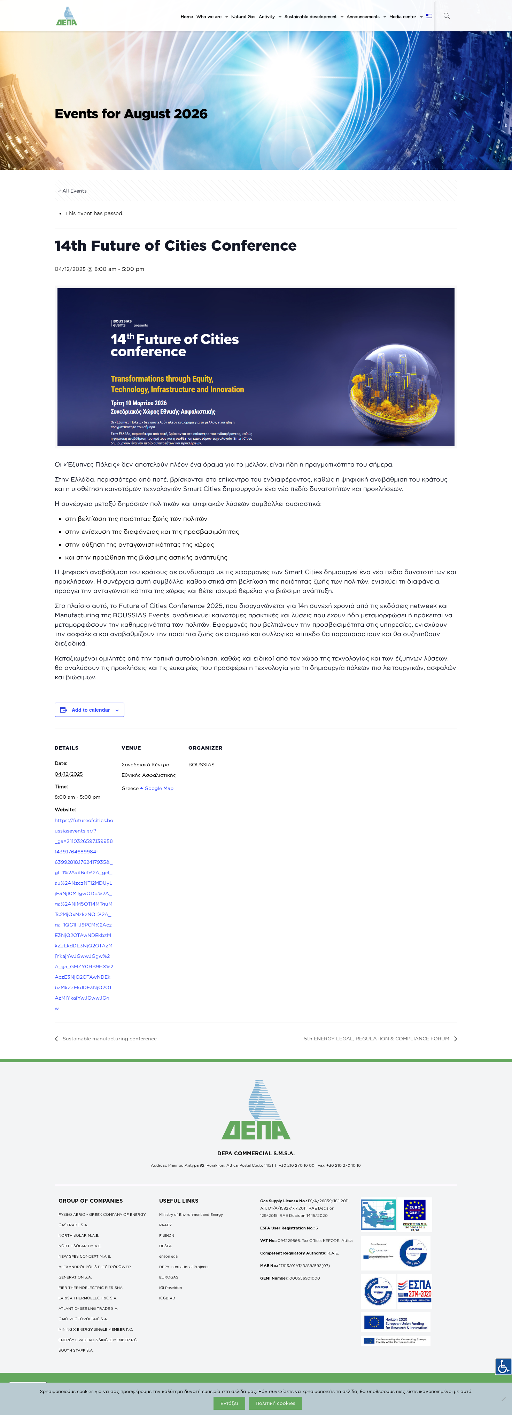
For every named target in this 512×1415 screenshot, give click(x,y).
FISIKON (166, 1235)
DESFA (165, 1246)
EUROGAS (168, 1277)
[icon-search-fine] (446, 16)
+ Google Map (156, 788)
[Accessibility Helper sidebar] (503, 1366)
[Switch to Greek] (429, 16)
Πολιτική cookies (275, 1403)
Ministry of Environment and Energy (191, 1214)
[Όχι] (503, 1399)
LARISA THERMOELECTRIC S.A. (88, 1298)
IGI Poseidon (170, 1287)
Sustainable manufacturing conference (109, 1038)
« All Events (72, 190)
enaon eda (168, 1256)
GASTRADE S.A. (73, 1225)
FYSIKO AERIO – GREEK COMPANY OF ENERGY (102, 1214)
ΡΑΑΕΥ (165, 1225)
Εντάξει (229, 1403)
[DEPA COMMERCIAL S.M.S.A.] (67, 15)
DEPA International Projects (183, 1267)
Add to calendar (91, 709)
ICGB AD (167, 1298)
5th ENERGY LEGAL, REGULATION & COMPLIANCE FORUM (377, 1038)
